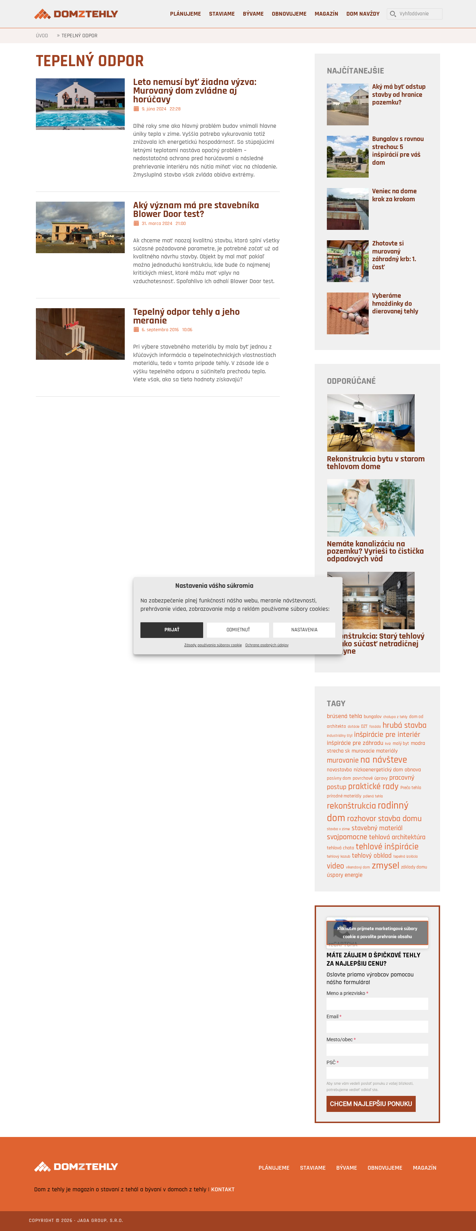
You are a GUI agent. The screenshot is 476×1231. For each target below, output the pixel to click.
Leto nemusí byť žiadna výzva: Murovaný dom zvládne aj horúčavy (194, 91)
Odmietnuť (238, 629)
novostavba (339, 770)
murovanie (343, 760)
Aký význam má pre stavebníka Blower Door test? (196, 210)
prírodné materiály (344, 796)
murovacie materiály (375, 751)
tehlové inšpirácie (387, 847)
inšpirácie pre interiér (387, 735)
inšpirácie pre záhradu (355, 743)
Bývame (346, 1168)
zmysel (385, 866)
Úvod (42, 36)
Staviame (313, 1168)
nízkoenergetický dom (378, 770)
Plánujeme (274, 1168)
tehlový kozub (338, 857)
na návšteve (383, 760)
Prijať (171, 629)
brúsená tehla (344, 716)
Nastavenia (304, 629)
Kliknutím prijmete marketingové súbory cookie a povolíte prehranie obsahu (377, 933)
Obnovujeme (385, 1168)
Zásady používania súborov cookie (213, 645)
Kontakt (223, 1190)
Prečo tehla (410, 788)
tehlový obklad (372, 856)
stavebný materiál (377, 828)
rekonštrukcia (351, 806)
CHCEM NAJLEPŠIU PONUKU (371, 1103)
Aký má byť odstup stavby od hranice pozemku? (399, 95)
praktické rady (373, 787)
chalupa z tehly (395, 717)
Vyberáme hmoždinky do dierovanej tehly (395, 304)
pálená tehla (373, 796)
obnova (413, 770)
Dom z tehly (77, 14)
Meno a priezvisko (347, 993)
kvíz (388, 744)
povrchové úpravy (370, 778)
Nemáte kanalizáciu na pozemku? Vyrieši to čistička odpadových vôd (375, 551)
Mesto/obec (341, 1039)
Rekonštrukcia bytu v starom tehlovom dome (376, 463)
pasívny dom (339, 778)
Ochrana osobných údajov (267, 645)
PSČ (333, 1062)
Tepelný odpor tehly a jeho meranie (186, 316)
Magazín (425, 1168)
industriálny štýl (339, 736)
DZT (364, 726)
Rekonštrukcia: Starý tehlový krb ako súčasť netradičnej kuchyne (375, 644)
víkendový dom (358, 868)
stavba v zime (338, 829)
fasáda (375, 727)
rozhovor (361, 819)
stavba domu (400, 819)
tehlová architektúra (397, 837)
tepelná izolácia (405, 857)
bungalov (373, 717)
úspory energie (344, 875)
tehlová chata (340, 848)
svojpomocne (347, 837)
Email (334, 1016)
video (335, 866)
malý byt (401, 743)
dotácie (353, 727)
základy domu (414, 867)
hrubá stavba (405, 726)
